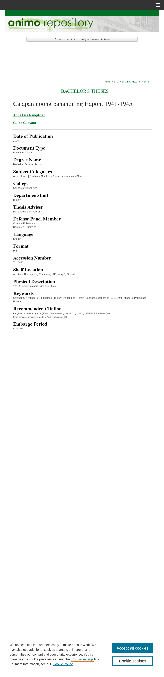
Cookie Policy (63, 664)
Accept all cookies (132, 648)
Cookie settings (82, 659)
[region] (82, 654)
